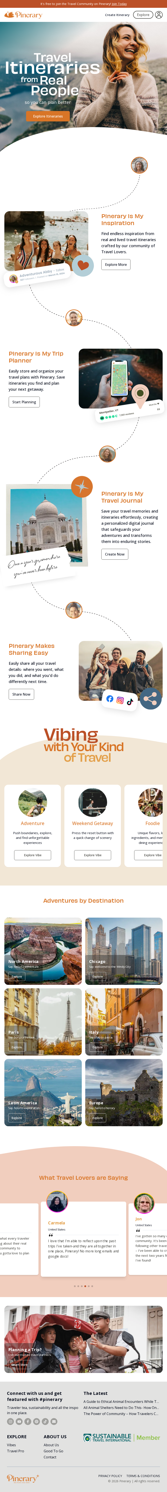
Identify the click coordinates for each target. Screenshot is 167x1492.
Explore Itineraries (48, 116)
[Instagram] (10, 1421)
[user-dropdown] (159, 15)
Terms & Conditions (143, 1476)
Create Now (115, 554)
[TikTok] (45, 1421)
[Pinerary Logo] (23, 15)
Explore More (116, 264)
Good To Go (53, 1451)
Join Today (119, 4)
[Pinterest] (36, 1421)
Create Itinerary (117, 15)
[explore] (137, 164)
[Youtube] (19, 1421)
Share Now (21, 694)
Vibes (11, 1445)
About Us (51, 1445)
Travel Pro (15, 1451)
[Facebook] (27, 1421)
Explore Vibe (33, 855)
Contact (50, 1457)
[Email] (53, 1421)
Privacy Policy (110, 1476)
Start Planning (24, 402)
